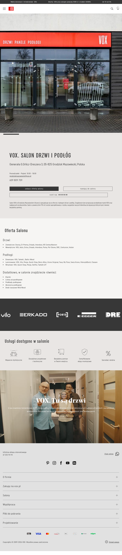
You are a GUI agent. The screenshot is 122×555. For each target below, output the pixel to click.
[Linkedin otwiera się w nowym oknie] (74, 463)
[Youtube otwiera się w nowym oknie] (68, 463)
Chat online (108, 454)
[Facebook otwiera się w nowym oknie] (61, 463)
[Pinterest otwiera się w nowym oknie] (48, 463)
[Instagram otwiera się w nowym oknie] (54, 463)
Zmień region (114, 542)
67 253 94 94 (8, 455)
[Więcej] (117, 477)
